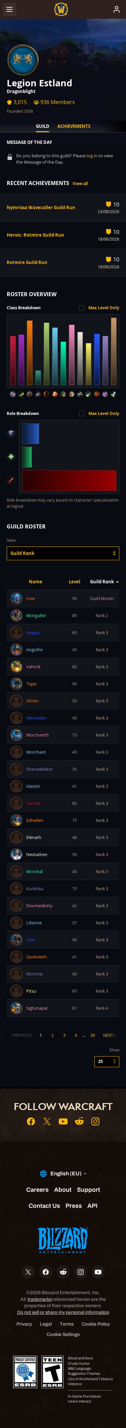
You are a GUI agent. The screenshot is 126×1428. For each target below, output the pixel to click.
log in (92, 156)
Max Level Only (103, 308)
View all (80, 183)
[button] (63, 553)
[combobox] (63, 553)
